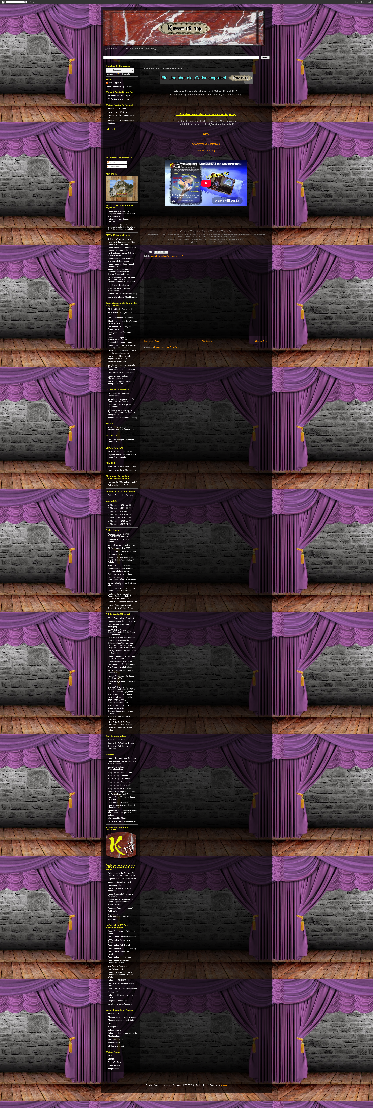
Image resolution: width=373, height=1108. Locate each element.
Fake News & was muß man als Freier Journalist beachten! (121, 638)
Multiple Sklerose (115, 905)
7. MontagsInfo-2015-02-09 (119, 518)
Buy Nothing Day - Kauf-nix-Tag (121, 545)
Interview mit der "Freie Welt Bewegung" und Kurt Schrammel (121, 663)
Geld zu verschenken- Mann (120, 574)
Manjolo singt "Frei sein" (118, 776)
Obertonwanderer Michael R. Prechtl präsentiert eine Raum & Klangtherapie (121, 412)
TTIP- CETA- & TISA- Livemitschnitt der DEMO (118, 701)
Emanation (112, 1023)
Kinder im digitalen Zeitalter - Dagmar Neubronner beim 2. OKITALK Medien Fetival (120, 272)
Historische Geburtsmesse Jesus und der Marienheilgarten (122, 352)
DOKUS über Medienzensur (119, 957)
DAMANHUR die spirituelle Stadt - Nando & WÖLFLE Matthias (122, 243)
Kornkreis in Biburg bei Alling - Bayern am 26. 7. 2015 (120, 357)
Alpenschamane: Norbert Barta (121, 1020)
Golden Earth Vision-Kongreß (120, 495)
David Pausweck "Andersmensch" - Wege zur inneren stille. (122, 249)
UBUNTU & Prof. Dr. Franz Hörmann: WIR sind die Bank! (120, 723)
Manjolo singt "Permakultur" (119, 782)
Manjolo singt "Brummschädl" (120, 772)
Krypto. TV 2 (113, 1014)
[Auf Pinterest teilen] (166, 252)
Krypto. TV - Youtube (117, 109)
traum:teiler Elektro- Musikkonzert (122, 297)
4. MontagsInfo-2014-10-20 (119, 508)
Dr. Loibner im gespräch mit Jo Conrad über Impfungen (121, 400)
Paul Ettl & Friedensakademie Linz (122, 602)
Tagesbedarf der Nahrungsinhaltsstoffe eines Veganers (119, 916)
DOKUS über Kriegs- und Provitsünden (118, 953)
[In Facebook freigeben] (163, 252)
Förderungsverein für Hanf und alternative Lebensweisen (120, 260)
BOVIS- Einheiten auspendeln (120, 318)
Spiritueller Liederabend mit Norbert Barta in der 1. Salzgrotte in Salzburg (123, 812)
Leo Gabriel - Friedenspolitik (120, 285)
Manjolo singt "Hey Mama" (119, 779)
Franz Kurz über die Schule (119, 565)
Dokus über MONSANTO (118, 980)
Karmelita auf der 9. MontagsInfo (122, 470)
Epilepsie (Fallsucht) (116, 885)
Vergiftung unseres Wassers (120, 1004)
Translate (126, 74)
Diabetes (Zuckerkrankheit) (119, 882)
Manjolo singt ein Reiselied (119, 788)
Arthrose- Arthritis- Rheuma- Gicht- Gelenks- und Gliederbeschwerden (122, 874)
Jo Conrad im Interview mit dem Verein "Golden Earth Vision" (121, 589)
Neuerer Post (152, 341)
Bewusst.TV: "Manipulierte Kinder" (122, 482)
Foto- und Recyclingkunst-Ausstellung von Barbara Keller (121, 428)
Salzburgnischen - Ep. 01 (118, 485)
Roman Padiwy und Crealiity (120, 605)
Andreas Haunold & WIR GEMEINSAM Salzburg (118, 535)
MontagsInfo (113, 1027)
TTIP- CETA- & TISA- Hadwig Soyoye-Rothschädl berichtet (120, 696)
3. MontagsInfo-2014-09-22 (119, 505)
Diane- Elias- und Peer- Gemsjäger (122, 758)
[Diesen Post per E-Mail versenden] (155, 252)
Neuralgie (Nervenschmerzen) (120, 908)
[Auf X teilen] (161, 252)
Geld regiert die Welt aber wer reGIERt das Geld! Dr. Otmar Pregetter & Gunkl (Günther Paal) (122, 645)
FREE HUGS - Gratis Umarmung (122, 551)
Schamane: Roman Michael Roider (122, 1033)
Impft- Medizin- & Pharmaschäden (122, 989)
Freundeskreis (114, 1065)
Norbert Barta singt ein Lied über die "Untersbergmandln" (121, 793)
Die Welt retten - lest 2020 (119, 548)
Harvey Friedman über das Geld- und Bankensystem (121, 657)
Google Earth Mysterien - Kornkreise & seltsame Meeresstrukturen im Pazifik (120, 339)
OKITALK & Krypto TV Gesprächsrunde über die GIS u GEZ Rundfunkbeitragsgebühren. (122, 227)
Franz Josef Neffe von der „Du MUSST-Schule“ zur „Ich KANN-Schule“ (121, 560)
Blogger (223, 1085)
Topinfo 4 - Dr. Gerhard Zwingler (121, 608)
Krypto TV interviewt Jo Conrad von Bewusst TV (121, 677)
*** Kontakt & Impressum (118, 99)
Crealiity (111, 1059)
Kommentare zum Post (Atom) (167, 347)
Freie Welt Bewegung (117, 1062)
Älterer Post (261, 341)
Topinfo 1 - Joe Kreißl (117, 740)
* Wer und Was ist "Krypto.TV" (121, 96)
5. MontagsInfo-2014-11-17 (119, 511)
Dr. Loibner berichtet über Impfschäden (118, 394)
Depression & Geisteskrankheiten (122, 879)
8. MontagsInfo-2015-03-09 (119, 521)
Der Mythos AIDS (115, 969)
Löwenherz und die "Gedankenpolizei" (167, 256)
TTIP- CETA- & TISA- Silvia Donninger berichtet (120, 707)
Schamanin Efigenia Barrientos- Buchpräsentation (121, 382)
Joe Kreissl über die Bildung (120, 667)
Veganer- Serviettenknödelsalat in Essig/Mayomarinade (122, 456)
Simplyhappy (113, 1069)
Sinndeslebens (114, 1036)
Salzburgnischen (115, 1030)
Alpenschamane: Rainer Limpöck (122, 1017)
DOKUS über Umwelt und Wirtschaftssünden (118, 961)
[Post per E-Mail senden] (150, 252)
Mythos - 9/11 (113, 992)
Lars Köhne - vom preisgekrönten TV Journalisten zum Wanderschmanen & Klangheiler (122, 279)
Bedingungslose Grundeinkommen (122, 621)
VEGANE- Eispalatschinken (120, 451)
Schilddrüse (113, 911)
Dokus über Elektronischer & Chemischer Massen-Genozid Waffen (120, 974)
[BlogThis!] (158, 252)
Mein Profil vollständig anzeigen (119, 86)
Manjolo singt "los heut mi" (119, 785)
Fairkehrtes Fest (115, 554)
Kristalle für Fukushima (117, 362)
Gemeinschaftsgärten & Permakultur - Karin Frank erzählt (122, 578)
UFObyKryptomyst (116, 1046)
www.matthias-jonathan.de (206, 144)
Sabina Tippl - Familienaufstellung (122, 294)
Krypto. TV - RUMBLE (117, 112)
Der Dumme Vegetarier (117, 966)
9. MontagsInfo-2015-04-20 (119, 524)
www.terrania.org (206, 150)
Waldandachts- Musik (117, 818)
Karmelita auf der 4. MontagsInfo (122, 467)
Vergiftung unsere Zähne (118, 1001)
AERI (110, 1056)
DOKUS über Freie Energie (119, 945)
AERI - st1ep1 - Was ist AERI (120, 309)
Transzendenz (114, 1043)
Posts (112, 162)
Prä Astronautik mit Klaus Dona (121, 373)
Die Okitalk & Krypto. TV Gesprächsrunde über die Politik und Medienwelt (121, 213)
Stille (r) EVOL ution (116, 1039)
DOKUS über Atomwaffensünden (122, 937)
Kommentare (114, 167)
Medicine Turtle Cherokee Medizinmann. (119, 289)
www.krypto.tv (115, 83)
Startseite (207, 341)
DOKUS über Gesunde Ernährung (122, 948)
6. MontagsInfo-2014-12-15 (119, 514)
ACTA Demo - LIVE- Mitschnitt (121, 618)
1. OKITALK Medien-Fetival (119, 239)
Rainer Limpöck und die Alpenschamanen (118, 377)
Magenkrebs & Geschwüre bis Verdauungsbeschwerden (120, 900)
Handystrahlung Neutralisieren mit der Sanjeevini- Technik (122, 346)
